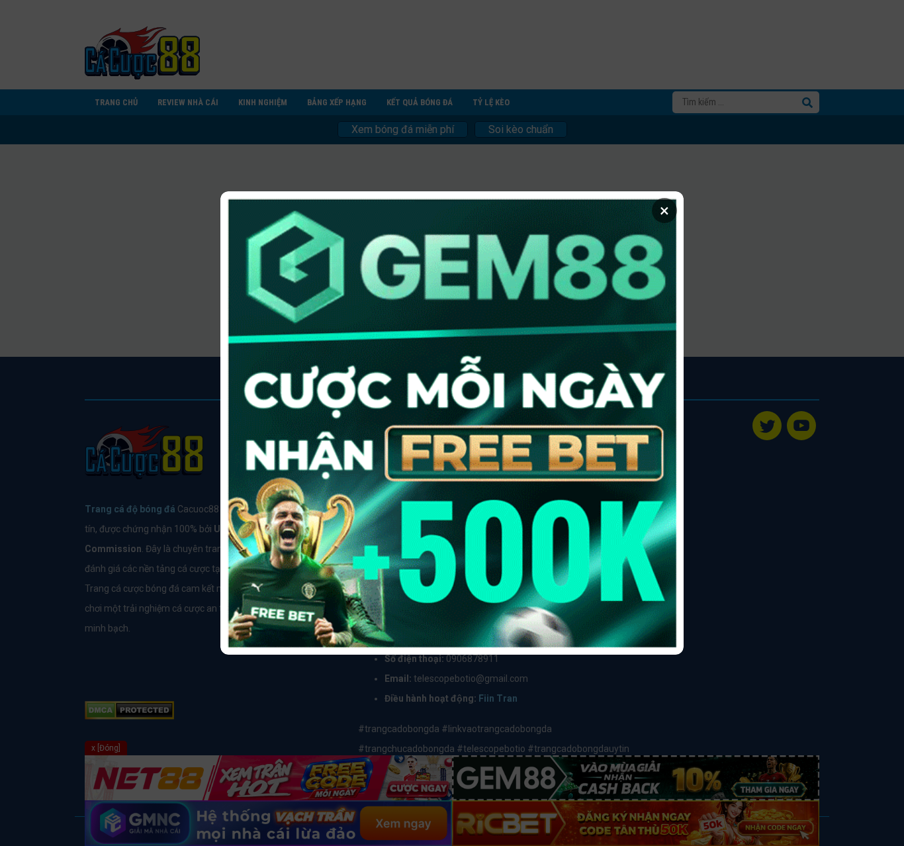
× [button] (664, 210)
